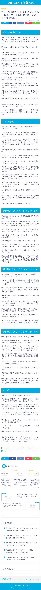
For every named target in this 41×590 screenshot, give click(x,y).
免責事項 (27, 585)
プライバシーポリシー (17, 585)
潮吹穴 (4, 451)
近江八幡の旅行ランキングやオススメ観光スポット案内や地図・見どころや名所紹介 (21, 529)
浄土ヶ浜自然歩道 (28, 448)
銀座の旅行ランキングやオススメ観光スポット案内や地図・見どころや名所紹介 (21, 544)
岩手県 (3, 8)
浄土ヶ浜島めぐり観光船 (15, 448)
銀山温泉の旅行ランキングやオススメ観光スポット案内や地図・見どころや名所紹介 (21, 551)
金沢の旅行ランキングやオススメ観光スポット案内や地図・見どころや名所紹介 (21, 537)
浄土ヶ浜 (5, 448)
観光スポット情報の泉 (20, 2)
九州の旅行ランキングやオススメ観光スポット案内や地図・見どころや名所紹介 (21, 558)
